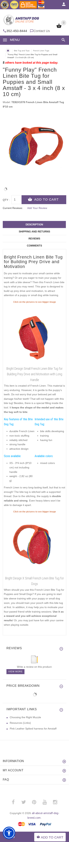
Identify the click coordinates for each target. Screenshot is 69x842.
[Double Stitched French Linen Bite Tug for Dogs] (34, 544)
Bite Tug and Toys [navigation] (21, 51)
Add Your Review (37, 208)
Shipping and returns (34, 231)
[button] (63, 40)
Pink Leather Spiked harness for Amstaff (33, 728)
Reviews (34, 238)
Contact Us (41, 31)
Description (34, 224)
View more (15, 671)
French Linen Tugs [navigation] (41, 51)
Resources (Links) (20, 722)
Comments (34, 245)
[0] (59, 27)
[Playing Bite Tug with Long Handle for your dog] (34, 334)
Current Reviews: (13, 208)
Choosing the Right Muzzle (25, 717)
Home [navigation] (8, 50)
